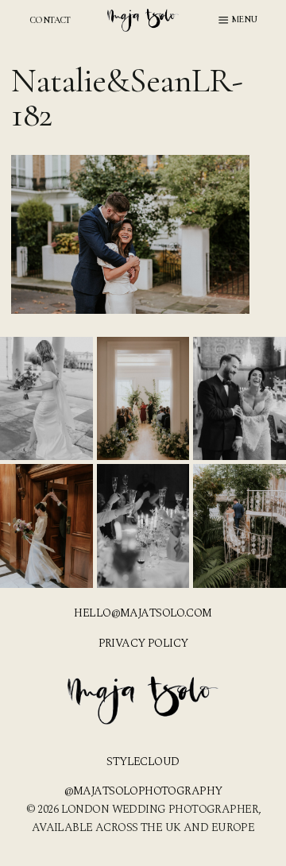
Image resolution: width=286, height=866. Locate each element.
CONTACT (50, 19)
